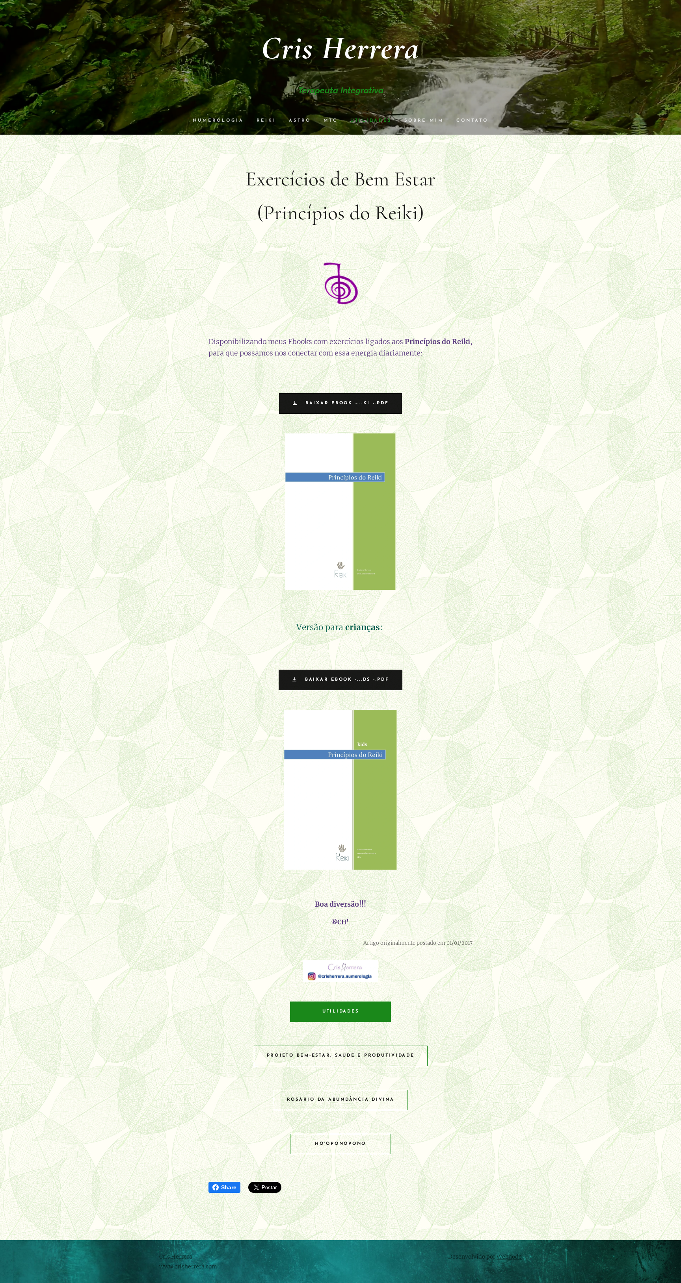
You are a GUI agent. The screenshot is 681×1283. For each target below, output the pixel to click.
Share (228, 1187)
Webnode (509, 1256)
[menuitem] (221, 121)
